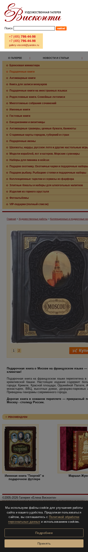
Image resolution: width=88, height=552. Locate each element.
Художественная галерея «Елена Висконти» (33, 12)
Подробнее (44, 533)
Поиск (9, 28)
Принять (44, 543)
